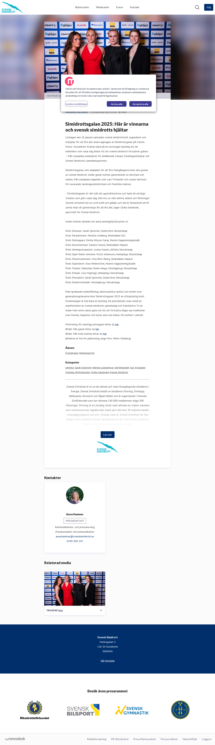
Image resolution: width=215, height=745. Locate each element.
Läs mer (107, 434)
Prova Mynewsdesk (144, 739)
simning (69, 367)
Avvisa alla (116, 104)
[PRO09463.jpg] (74, 589)
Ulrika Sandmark (100, 372)
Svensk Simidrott (119, 372)
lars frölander (138, 367)
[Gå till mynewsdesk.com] (15, 739)
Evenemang (71, 353)
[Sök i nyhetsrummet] (197, 7)
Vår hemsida (108, 660)
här (117, 324)
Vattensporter (86, 353)
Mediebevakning (96, 739)
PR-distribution (120, 739)
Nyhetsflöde (190, 739)
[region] (108, 93)
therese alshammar (103, 367)
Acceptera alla (140, 104)
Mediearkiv (102, 7)
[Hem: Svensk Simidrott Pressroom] (12, 7)
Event (119, 7)
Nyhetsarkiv (82, 7)
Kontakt (134, 7)
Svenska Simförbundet (77, 372)
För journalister (169, 739)
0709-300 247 (75, 541)
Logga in (206, 739)
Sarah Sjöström (83, 367)
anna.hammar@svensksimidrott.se (75, 536)
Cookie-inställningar (76, 103)
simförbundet (121, 367)
